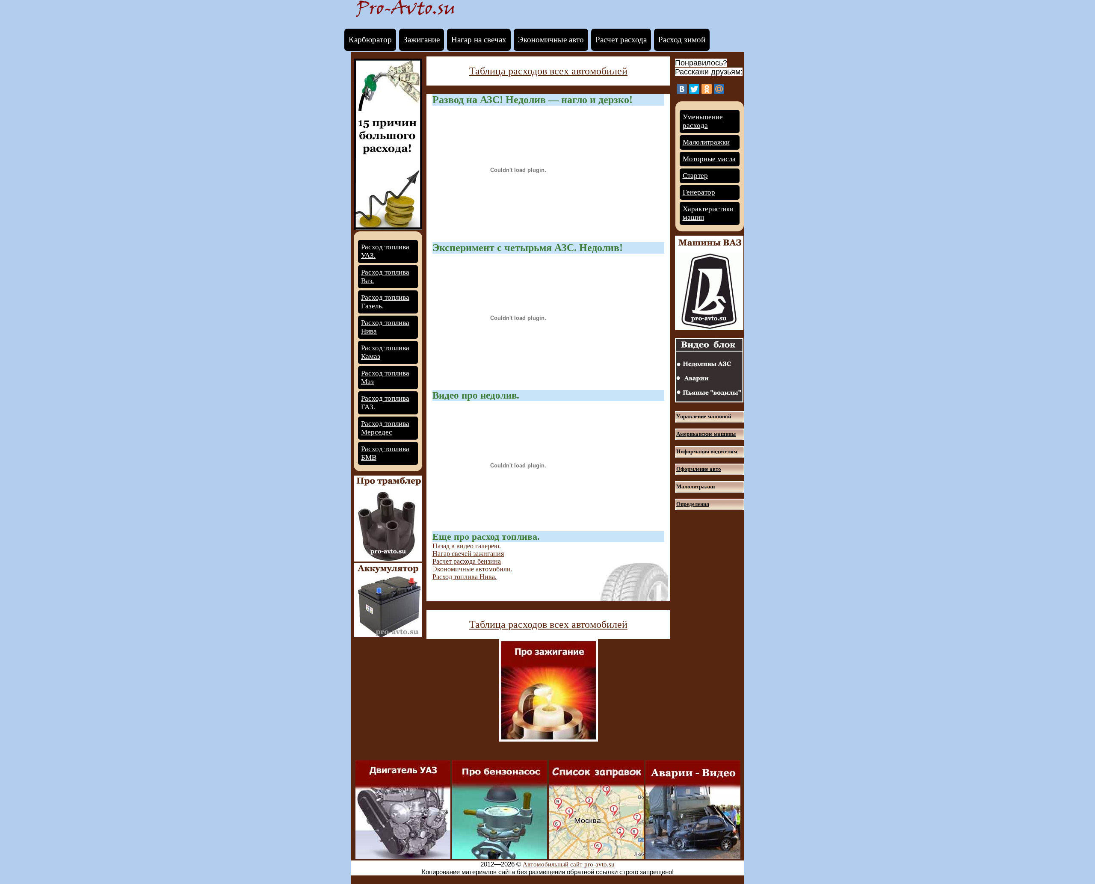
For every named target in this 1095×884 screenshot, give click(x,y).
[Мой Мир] (719, 89)
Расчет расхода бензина (466, 561)
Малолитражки (706, 142)
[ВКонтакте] (682, 89)
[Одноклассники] (706, 89)
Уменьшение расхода (703, 121)
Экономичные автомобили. (472, 569)
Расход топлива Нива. (464, 576)
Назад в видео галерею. (466, 546)
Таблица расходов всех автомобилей (548, 71)
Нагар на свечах (478, 39)
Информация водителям (706, 451)
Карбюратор (370, 39)
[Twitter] (694, 89)
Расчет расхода (621, 39)
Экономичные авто (551, 39)
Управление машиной (703, 416)
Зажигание (421, 39)
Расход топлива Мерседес (385, 428)
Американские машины (706, 434)
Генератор (699, 192)
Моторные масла (709, 159)
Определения (692, 504)
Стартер (695, 175)
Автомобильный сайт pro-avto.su (569, 864)
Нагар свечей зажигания (468, 553)
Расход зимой (681, 39)
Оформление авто (698, 469)
